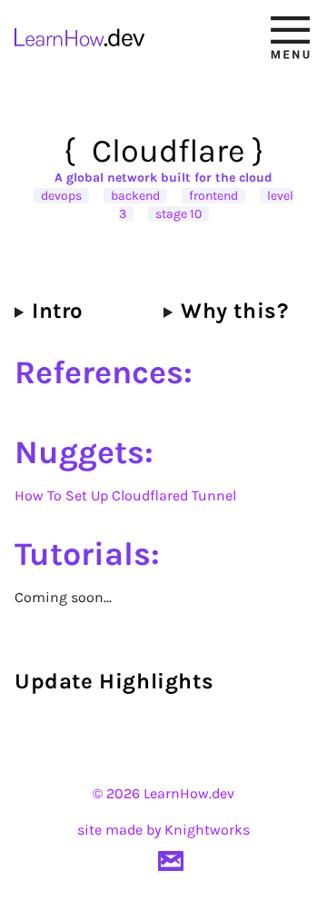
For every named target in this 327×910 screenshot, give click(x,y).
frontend (213, 195)
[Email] (171, 861)
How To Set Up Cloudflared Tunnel (125, 495)
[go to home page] (85, 37)
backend (135, 195)
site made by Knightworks (163, 829)
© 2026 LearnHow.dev (163, 793)
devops (61, 195)
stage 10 (178, 214)
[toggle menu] (289, 37)
